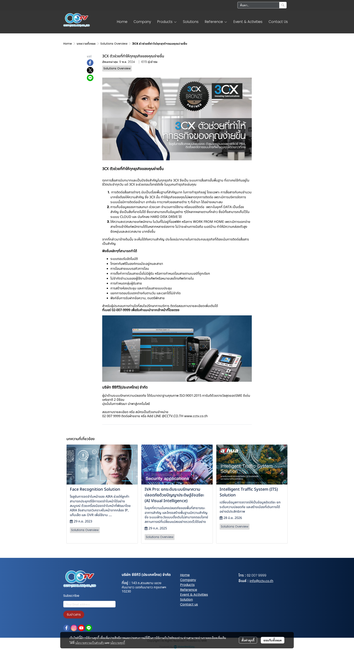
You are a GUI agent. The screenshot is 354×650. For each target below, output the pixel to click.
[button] (262, 5)
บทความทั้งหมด (86, 44)
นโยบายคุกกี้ (117, 642)
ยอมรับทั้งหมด (272, 640)
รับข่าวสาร (74, 614)
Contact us (189, 604)
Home (67, 44)
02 (249, 575)
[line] (88, 628)
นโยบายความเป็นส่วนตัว (89, 642)
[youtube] (81, 628)
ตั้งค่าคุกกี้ (248, 640)
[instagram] (74, 628)
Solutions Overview (113, 44)
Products (187, 584)
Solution (186, 599)
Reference (188, 589)
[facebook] (66, 628)
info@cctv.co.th (261, 581)
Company (188, 580)
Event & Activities (194, 594)
